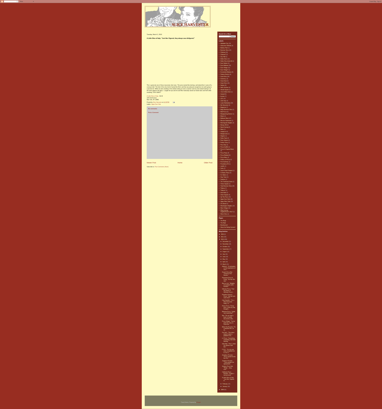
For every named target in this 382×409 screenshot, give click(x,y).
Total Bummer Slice (226, 186)
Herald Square (224, 89)
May (224, 259)
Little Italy (223, 100)
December (226, 241)
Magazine (223, 107)
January (225, 386)
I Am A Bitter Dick (225, 92)
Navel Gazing (224, 127)
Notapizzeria (224, 133)
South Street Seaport (226, 170)
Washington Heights (226, 206)
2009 (222, 389)
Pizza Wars (223, 157)
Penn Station (224, 140)
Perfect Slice (224, 142)
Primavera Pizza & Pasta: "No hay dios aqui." (228, 279)
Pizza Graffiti (224, 147)
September (226, 249)
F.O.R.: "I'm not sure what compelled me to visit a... (228, 351)
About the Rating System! (227, 227)
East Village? (224, 70)
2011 (222, 237)
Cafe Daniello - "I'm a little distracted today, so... (228, 301)
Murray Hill (223, 125)
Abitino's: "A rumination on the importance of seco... (228, 268)
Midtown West (224, 118)
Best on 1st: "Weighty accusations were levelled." (228, 285)
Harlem (222, 85)
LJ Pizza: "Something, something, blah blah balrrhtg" (228, 339)
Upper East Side (156, 104)
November (226, 244)
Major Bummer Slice (226, 109)
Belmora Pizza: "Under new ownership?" (228, 312)
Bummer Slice (224, 50)
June (224, 256)
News (222, 129)
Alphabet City (224, 43)
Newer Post (151, 163)
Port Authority (224, 161)
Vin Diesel (223, 203)
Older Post (208, 163)
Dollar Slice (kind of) (226, 61)
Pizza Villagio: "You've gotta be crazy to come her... (228, 322)
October (225, 246)
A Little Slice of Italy (152, 96)
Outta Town (223, 138)
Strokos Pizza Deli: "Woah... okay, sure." (227, 368)
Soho (221, 168)
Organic (222, 136)
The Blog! (223, 220)
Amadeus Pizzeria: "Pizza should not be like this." (228, 356)
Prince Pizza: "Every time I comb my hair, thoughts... (228, 307)
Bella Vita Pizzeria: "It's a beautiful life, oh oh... (229, 328)
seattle (222, 166)
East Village (223, 67)
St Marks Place (224, 172)
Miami (222, 116)
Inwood (222, 94)
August (225, 251)
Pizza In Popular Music (227, 149)
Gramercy (223, 78)
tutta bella (223, 192)
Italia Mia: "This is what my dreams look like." (229, 345)
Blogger (198, 402)
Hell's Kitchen (224, 87)
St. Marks (223, 175)
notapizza (223, 131)
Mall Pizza (223, 111)
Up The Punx (224, 197)
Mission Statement (225, 120)
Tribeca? (222, 190)
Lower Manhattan (225, 103)
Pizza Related (224, 155)
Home (180, 163)
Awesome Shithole (225, 45)
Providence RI (224, 164)
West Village (224, 208)
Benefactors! (224, 225)
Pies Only (223, 145)
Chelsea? (223, 54)
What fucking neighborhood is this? (226, 211)
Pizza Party (223, 153)
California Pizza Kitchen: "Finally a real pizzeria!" (228, 373)
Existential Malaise (225, 72)
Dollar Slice (223, 59)
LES (221, 98)
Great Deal (223, 81)
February (225, 384)
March (225, 264)
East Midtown (224, 65)
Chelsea (222, 52)
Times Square (224, 184)
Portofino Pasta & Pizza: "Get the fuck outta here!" (228, 296)
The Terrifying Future (226, 181)
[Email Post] (173, 102)
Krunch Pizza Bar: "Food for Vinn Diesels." (227, 273)
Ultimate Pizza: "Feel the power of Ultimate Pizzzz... (228, 290)
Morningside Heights (226, 123)
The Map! (223, 223)
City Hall (222, 56)
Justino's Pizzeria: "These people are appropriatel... (228, 362)
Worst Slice (223, 214)
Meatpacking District (226, 114)
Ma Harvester (224, 105)
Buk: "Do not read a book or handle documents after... (228, 317)
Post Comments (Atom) (161, 166)
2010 (222, 239)
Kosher (222, 96)
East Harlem (224, 63)
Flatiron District (224, 74)
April (224, 261)
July (224, 254)
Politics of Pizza (225, 159)
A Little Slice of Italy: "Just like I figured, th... (228, 379)
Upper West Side (225, 201)
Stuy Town (223, 177)
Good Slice (223, 76)
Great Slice (223, 83)
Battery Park (224, 48)
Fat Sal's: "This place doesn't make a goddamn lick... (228, 334)
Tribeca (222, 188)
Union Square (224, 194)
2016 (222, 234)
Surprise (222, 179)
